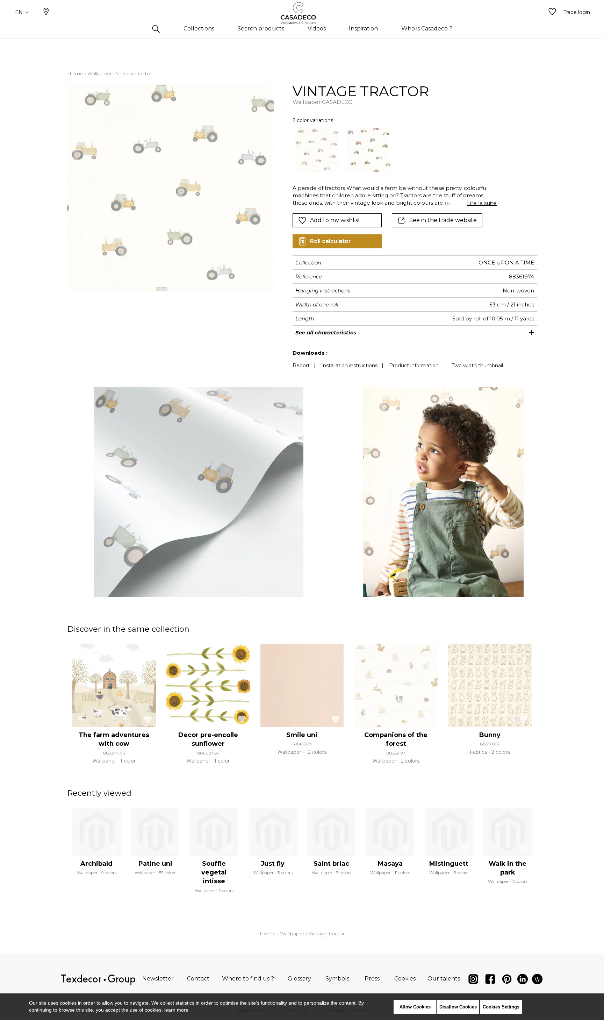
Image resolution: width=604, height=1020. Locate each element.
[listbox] (390, 150)
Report (301, 365)
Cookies (405, 978)
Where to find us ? (248, 978)
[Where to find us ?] (46, 12)
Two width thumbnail (477, 365)
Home (75, 73)
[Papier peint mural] (537, 980)
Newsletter (158, 978)
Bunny (490, 735)
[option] (316, 150)
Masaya (390, 863)
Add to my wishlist (335, 220)
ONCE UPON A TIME (506, 262)
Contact (198, 978)
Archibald (96, 863)
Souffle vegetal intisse (213, 872)
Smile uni (301, 735)
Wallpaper (99, 73)
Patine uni (155, 863)
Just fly (273, 863)
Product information (414, 365)
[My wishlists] (552, 12)
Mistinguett (448, 863)
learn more (176, 1010)
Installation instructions (349, 365)
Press (372, 978)
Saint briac (331, 863)
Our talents (443, 978)
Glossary (299, 978)
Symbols (337, 978)
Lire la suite (482, 203)
